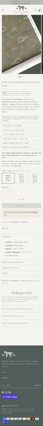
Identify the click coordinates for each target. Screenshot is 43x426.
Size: (15, 171)
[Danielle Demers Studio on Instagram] (6, 392)
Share (6, 228)
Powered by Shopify (7, 412)
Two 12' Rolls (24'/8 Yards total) (35, 178)
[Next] (40, 2)
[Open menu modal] (3, 10)
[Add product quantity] (10, 192)
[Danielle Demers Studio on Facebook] (3, 392)
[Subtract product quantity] (4, 192)
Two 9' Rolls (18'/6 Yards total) (21, 178)
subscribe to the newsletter (21, 3)
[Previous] (3, 2)
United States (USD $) (11, 405)
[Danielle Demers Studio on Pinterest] (10, 392)
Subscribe (38, 385)
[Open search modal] (35, 10)
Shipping (5, 222)
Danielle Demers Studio (20, 409)
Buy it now (21, 205)
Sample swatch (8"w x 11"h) (8, 178)
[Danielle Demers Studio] (21, 10)
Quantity (5, 187)
